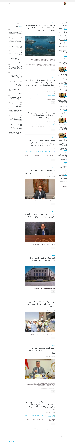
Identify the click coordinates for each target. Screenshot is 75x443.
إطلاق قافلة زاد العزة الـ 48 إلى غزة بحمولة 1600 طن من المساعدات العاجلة (63, 180)
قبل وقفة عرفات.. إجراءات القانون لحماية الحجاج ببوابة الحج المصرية (62, 155)
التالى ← (33, 428)
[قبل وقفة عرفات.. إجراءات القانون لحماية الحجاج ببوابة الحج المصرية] (62, 150)
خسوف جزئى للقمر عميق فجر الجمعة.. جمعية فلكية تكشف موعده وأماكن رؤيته (16, 98)
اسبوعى (20, 26)
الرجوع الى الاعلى (11, 441)
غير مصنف (53, 22)
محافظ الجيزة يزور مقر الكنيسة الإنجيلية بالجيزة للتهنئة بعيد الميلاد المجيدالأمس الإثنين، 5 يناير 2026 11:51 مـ (63, 128)
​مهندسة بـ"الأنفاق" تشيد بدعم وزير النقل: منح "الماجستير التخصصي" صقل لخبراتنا (40, 304)
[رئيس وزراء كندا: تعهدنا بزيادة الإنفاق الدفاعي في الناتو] (62, 83)
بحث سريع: (65, 186)
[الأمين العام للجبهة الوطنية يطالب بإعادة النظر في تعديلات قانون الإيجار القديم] (62, 27)
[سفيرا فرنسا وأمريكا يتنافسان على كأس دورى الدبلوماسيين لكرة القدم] (62, 39)
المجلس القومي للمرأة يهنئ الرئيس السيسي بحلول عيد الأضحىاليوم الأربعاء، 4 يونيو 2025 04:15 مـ (62, 102)
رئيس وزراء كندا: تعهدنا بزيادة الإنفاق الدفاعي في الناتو (63, 89)
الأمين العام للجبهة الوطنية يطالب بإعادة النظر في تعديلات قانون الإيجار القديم (63, 34)
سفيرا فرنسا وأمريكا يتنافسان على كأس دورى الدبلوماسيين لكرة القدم (63, 45)
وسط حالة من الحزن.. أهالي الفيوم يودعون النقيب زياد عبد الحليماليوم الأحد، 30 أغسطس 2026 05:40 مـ (42, 142)
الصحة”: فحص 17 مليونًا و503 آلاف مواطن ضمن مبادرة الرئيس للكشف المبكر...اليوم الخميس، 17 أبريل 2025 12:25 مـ (63, 143)
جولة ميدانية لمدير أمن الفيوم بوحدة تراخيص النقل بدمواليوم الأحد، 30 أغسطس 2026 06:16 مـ (41, 115)
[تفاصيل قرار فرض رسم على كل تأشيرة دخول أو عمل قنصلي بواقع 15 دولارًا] (40, 232)
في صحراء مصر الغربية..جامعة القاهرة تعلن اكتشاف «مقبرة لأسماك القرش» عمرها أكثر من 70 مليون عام (40, 27)
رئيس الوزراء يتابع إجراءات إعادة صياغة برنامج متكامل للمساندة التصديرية (15, 111)
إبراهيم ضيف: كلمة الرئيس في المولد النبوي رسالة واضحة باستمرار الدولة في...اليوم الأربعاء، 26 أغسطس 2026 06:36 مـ (16, 83)
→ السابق (53, 428)
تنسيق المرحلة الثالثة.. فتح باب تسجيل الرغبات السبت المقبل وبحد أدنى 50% (15, 53)
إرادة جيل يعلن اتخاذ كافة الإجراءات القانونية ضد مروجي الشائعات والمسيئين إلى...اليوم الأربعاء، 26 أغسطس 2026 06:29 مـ (15, 60)
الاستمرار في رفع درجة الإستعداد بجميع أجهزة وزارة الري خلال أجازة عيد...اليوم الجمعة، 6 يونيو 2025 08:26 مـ (62, 77)
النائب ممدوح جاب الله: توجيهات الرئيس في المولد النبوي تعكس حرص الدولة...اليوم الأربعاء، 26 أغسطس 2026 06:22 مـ (15, 118)
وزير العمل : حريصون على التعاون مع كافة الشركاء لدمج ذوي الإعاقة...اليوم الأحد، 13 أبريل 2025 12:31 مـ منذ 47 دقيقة (63, 62)
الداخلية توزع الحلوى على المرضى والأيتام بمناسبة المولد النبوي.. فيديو (15, 47)
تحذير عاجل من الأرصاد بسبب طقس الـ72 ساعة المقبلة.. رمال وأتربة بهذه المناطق (16, 105)
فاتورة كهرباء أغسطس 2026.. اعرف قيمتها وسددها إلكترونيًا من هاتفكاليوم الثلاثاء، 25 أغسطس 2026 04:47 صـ (15, 32)
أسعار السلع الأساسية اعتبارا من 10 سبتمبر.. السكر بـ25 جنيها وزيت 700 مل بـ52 (40, 350)
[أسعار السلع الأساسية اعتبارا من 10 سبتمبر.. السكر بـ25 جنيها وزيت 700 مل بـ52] (40, 368)
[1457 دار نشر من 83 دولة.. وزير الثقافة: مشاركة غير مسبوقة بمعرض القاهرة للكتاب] (62, 161)
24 (38, 428)
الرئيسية (13, 3)
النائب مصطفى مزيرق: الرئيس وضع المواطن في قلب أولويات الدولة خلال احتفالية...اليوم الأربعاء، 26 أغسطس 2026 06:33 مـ (16, 75)
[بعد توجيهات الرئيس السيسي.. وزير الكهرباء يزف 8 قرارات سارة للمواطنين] (40, 188)
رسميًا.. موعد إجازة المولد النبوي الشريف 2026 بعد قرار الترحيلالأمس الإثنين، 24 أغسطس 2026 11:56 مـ (15, 68)
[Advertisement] (37, 13)
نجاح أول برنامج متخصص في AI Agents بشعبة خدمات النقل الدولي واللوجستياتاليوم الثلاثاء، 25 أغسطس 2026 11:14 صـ (15, 91)
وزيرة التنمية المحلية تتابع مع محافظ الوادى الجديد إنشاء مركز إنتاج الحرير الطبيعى (62, 115)
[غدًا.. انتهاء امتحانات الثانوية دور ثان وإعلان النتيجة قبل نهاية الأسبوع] (40, 276)
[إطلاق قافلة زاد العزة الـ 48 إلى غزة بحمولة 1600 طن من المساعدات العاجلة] (62, 174)
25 (36, 428)
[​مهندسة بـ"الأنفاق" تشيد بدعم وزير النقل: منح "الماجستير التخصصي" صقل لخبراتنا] (40, 322)
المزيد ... (53, 102)
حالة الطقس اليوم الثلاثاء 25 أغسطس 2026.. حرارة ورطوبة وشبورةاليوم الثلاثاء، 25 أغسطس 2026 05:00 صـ (15, 40)
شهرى (17, 26)
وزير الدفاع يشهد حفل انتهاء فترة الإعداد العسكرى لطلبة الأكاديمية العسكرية (15, 133)
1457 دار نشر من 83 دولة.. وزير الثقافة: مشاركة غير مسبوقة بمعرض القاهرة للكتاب (63, 168)
